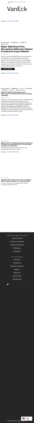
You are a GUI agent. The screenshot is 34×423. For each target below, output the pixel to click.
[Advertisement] (17, 209)
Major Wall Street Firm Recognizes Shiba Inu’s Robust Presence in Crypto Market (17, 49)
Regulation (20, 90)
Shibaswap (17, 248)
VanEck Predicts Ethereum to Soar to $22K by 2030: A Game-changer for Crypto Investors (16, 180)
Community (15, 42)
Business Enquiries (17, 266)
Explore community (17, 241)
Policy (12, 90)
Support (17, 269)
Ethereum (28, 88)
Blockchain (5, 42)
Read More (8, 69)
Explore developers (17, 245)
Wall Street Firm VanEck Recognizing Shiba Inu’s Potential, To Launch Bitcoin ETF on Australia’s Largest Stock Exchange (17, 144)
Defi (22, 88)
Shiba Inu (4, 44)
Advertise (17, 273)
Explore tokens (17, 238)
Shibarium (17, 251)
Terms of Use (17, 276)
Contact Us (17, 263)
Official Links (17, 279)
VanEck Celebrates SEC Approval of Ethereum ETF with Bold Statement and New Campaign (16, 94)
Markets (23, 42)
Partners (17, 260)
